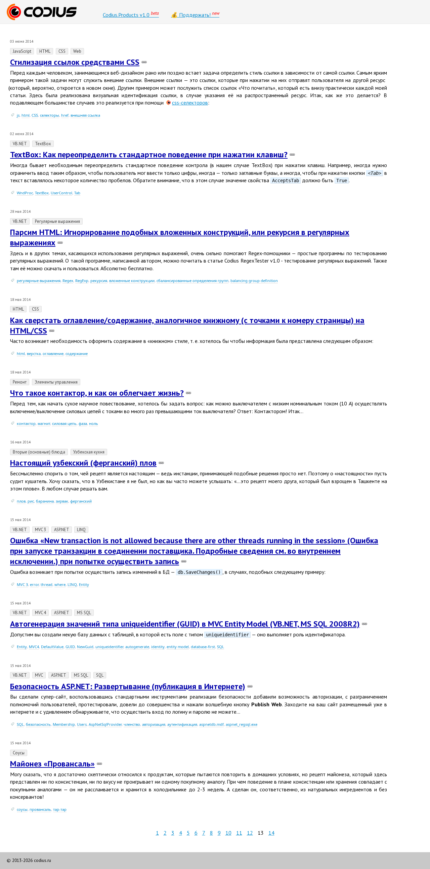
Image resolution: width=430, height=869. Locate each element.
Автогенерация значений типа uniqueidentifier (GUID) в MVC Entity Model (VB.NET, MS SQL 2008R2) (185, 624)
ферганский (81, 501)
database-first (203, 646)
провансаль (40, 809)
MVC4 (34, 646)
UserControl (61, 192)
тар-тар (60, 809)
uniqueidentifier (109, 646)
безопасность (38, 724)
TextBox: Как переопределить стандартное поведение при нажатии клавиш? (149, 154)
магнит (44, 423)
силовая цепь (64, 423)
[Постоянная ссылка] (144, 62)
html (26, 115)
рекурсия (98, 280)
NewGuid (85, 646)
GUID (70, 646)
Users (82, 724)
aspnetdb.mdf (211, 724)
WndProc (25, 192)
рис (31, 501)
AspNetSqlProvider (105, 724)
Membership (64, 724)
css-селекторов (190, 102)
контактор (26, 423)
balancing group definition (254, 280)
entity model (178, 646)
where (60, 584)
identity (158, 646)
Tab (77, 192)
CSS (35, 115)
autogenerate (137, 646)
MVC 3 (22, 584)
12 (250, 832)
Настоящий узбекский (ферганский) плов (83, 463)
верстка (34, 353)
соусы (22, 809)
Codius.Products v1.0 (131, 14)
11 (239, 832)
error (34, 584)
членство (132, 724)
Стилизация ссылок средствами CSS (74, 62)
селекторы (49, 115)
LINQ (72, 584)
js (18, 115)
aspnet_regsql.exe (241, 724)
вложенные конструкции (132, 280)
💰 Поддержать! (195, 14)
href (65, 115)
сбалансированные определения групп (192, 280)
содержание (77, 353)
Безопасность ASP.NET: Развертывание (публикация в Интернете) (127, 686)
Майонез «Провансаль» (52, 763)
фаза (83, 423)
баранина (45, 501)
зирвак (62, 501)
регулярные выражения (38, 280)
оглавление (53, 353)
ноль (93, 423)
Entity (84, 584)
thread (46, 584)
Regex (67, 280)
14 (271, 832)
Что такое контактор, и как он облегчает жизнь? (97, 393)
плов (21, 501)
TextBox (42, 192)
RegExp (81, 280)
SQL (220, 646)
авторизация (153, 724)
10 (228, 832)
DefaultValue (52, 646)
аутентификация (182, 724)
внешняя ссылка (85, 115)
